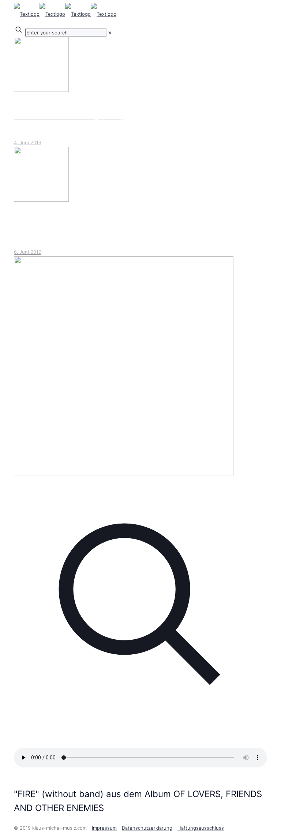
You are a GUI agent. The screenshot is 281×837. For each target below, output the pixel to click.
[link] (110, 33)
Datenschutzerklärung (147, 828)
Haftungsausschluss (200, 828)
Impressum (104, 828)
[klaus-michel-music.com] (65, 13)
